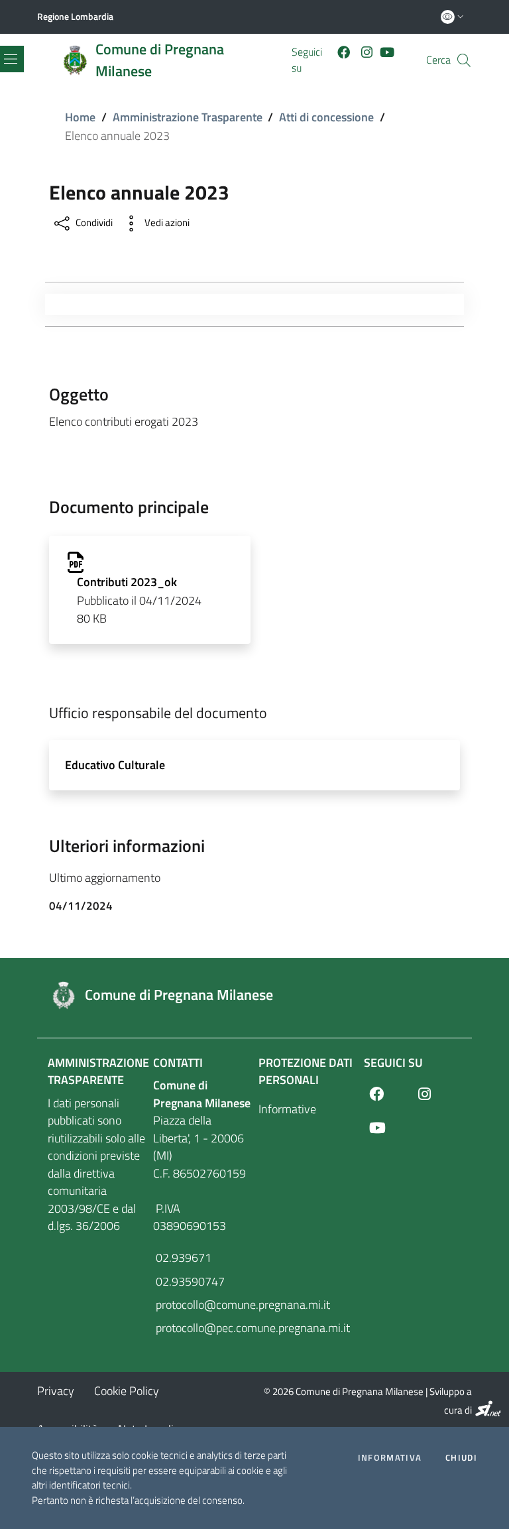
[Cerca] (464, 60)
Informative (287, 1109)
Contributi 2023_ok (127, 582)
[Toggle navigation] (51, 304)
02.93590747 (189, 1281)
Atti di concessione (326, 117)
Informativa (390, 1457)
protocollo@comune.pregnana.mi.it (202, 1305)
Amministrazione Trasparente (187, 117)
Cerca (438, 60)
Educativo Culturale (115, 765)
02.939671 (182, 1257)
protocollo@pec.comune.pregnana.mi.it (202, 1328)
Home (80, 117)
